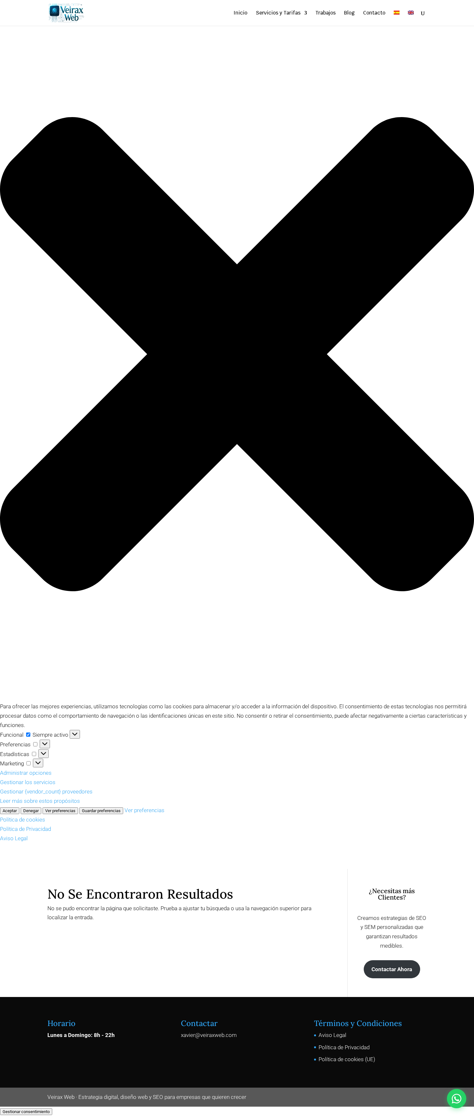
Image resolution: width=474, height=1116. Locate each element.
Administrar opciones (26, 773)
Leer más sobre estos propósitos (40, 801)
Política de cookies (22, 819)
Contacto (374, 13)
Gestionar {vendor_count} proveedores (46, 791)
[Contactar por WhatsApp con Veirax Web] (456, 1098)
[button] (237, 355)
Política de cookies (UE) (347, 1059)
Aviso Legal (14, 838)
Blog (349, 13)
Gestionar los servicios (27, 782)
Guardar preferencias (101, 810)
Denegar (31, 810)
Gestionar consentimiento (26, 1111)
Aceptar (10, 810)
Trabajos (325, 13)
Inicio (240, 13)
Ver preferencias (60, 810)
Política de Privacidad (25, 829)
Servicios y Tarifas (278, 13)
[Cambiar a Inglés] (411, 18)
